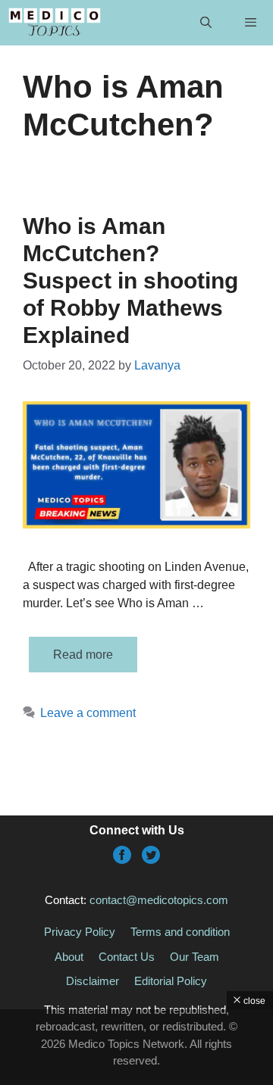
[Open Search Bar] (205, 22)
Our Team (194, 956)
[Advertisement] (136, 1047)
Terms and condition (180, 931)
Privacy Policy (79, 931)
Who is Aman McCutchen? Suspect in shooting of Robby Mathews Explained (130, 281)
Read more (83, 654)
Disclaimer (92, 980)
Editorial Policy (170, 980)
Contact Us (127, 956)
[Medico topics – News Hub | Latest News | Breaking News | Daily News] (54, 22)
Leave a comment (88, 712)
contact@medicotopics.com (158, 899)
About (69, 956)
